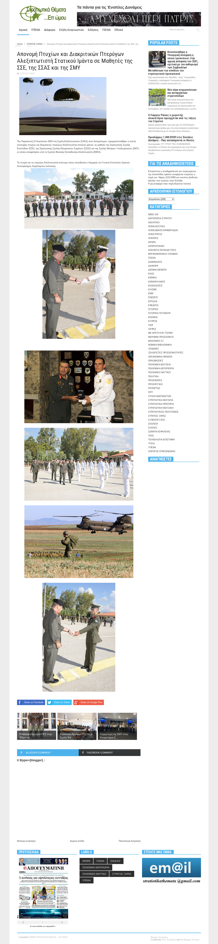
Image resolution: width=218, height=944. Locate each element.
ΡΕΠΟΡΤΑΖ (154, 388)
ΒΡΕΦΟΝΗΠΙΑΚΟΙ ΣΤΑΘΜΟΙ (163, 254)
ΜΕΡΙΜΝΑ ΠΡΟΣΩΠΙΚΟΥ (161, 337)
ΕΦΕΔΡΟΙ (153, 305)
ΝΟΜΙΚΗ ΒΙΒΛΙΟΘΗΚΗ (160, 345)
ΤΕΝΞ (151, 435)
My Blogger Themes (190, 940)
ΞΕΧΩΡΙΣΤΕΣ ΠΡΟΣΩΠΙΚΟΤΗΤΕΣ (165, 352)
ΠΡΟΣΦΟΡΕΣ (155, 380)
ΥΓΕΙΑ (151, 443)
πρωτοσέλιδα (37, 926)
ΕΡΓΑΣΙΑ (152, 301)
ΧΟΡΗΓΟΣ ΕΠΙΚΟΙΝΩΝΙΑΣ (161, 451)
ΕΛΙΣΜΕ (152, 289)
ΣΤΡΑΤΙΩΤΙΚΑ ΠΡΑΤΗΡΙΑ (161, 404)
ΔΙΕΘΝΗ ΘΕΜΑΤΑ (157, 269)
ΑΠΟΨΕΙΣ (153, 238)
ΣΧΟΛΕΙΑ (153, 423)
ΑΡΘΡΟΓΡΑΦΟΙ (156, 246)
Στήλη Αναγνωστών (71, 29)
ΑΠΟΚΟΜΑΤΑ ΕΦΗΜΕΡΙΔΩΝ (163, 230)
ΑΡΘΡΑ (152, 242)
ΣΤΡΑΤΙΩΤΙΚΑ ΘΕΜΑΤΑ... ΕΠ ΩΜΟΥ (52, 937)
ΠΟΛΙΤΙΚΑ (153, 376)
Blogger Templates (159, 937)
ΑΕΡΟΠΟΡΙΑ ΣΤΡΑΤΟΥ (160, 218)
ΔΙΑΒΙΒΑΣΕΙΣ (155, 262)
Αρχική (23, 29)
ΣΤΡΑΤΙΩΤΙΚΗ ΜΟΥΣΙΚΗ (160, 408)
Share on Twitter (62, 702)
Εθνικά (119, 29)
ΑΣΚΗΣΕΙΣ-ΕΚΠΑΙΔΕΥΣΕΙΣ (162, 250)
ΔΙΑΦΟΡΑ (153, 266)
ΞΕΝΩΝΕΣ (153, 348)
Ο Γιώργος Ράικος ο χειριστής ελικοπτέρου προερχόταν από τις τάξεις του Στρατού (172, 118)
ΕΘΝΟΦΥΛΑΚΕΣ (156, 281)
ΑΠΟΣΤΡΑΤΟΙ (155, 234)
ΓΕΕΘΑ (106, 29)
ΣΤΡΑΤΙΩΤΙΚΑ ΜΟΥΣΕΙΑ (160, 400)
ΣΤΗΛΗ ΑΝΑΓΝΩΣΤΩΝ (159, 396)
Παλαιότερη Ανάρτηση (130, 841)
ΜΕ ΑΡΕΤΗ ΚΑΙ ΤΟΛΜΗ (160, 333)
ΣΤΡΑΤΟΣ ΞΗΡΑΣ (27, 73)
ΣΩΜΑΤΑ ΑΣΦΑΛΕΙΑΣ (159, 431)
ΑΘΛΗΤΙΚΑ (154, 222)
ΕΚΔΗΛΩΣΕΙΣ (155, 285)
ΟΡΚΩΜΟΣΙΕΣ (155, 360)
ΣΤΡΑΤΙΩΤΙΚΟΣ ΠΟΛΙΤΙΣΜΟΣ (163, 412)
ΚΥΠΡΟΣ (152, 321)
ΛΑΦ (150, 325)
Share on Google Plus (91, 702)
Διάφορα (49, 29)
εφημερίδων (50, 926)
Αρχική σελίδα (77, 841)
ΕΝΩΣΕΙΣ (153, 297)
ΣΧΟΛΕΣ (152, 427)
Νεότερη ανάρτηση (26, 841)
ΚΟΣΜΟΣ (153, 317)
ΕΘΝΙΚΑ (152, 277)
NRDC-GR (153, 214)
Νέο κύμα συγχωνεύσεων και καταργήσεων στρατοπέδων (182, 92)
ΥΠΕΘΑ (35, 29)
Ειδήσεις (93, 29)
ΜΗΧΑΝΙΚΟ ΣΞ (156, 341)
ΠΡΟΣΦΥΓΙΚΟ (155, 384)
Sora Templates (169, 940)
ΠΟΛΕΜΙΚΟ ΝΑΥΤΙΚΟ (159, 372)
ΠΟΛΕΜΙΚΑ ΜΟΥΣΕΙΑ (159, 364)
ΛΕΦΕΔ (152, 329)
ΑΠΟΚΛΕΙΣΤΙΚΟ (156, 226)
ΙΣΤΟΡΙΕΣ (153, 309)
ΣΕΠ (150, 392)
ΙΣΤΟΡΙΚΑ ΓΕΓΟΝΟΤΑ (159, 313)
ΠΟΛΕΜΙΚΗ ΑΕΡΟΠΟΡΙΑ (161, 368)
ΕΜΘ (150, 293)
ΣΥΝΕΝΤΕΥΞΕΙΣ (156, 420)
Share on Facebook (33, 702)
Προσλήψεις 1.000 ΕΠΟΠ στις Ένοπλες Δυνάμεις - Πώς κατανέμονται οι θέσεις (171, 139)
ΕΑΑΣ (151, 273)
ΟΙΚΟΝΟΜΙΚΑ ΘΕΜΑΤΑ (160, 356)
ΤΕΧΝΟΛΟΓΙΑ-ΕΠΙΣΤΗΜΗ (161, 439)
